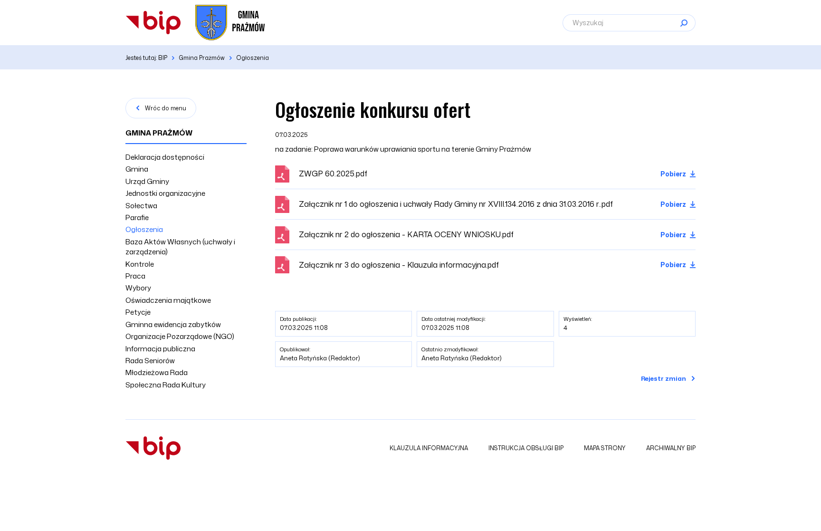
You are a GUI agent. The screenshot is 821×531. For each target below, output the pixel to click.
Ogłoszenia (144, 229)
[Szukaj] (684, 22)
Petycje (138, 312)
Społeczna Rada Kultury (165, 385)
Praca (135, 276)
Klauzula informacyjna (429, 448)
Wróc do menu (165, 108)
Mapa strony (605, 448)
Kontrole (139, 264)
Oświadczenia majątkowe (168, 300)
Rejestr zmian (663, 378)
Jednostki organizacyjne (165, 193)
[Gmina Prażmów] (153, 22)
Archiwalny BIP (671, 448)
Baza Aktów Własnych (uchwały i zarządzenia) (180, 247)
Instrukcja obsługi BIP (525, 448)
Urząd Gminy (147, 181)
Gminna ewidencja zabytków (173, 324)
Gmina (136, 169)
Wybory (138, 288)
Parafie (137, 217)
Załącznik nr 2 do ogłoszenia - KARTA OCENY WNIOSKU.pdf (406, 234)
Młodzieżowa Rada (156, 372)
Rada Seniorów (150, 361)
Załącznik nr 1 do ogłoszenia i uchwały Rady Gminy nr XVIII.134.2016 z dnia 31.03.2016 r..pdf (456, 204)
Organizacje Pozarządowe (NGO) (179, 336)
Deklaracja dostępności (164, 157)
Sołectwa (141, 206)
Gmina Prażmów (158, 133)
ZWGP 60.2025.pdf (333, 173)
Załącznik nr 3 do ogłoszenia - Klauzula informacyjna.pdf (399, 265)
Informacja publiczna (160, 349)
